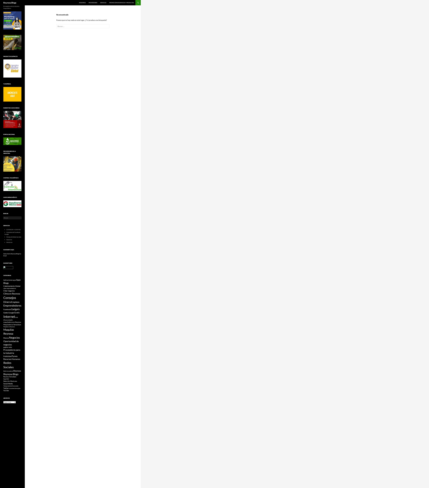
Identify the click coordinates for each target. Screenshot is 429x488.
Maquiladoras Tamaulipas (12, 325)
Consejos (9, 298)
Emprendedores (12, 305)
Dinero (7, 301)
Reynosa (17, 371)
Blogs (6, 283)
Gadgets (15, 309)
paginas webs (7, 347)
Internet (9, 316)
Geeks (5, 313)
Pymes (15, 356)
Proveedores (93, 2)
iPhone (5, 320)
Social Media (8, 384)
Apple (14, 280)
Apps (18, 280)
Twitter (6, 388)
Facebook (7, 309)
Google (11, 313)
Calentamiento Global (11, 286)
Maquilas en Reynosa (9, 326)
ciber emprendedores (9, 288)
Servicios (103, 2)
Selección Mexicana (10, 381)
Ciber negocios (9, 291)
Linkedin (10, 320)
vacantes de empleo (14, 388)
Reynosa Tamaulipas (9, 377)
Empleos (15, 302)
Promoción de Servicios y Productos (121, 2)
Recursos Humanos (11, 359)
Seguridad (6, 379)
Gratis (17, 312)
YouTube (6, 390)
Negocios (14, 337)
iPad (16, 317)
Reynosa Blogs (9, 2)
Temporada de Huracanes (10, 386)
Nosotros (82, 2)
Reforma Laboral (8, 371)
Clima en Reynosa (11, 293)
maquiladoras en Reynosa (12, 322)
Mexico (6, 338)
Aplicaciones (7, 280)
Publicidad (7, 356)
